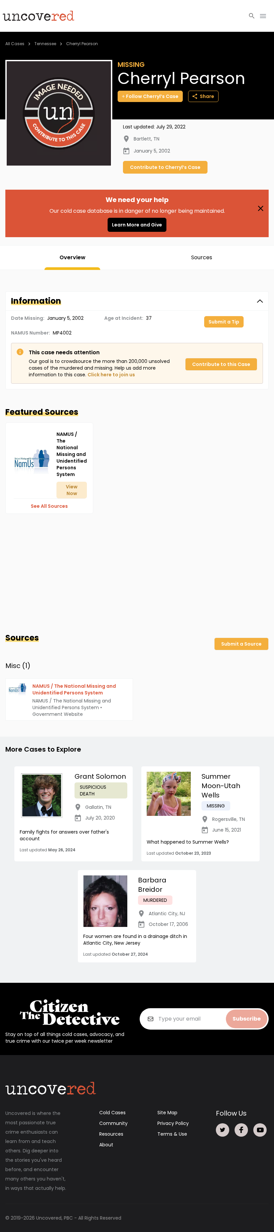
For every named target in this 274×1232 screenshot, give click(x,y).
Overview (72, 257)
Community (113, 1123)
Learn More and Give (137, 224)
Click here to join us (111, 374)
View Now (72, 490)
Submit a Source (241, 644)
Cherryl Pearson (82, 43)
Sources (201, 257)
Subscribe (247, 1019)
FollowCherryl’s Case (152, 96)
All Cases (14, 43)
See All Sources (49, 506)
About (106, 1144)
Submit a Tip (224, 321)
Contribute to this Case (221, 364)
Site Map (167, 1112)
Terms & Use (172, 1134)
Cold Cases (112, 1112)
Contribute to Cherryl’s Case (165, 167)
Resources (111, 1134)
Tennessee (45, 43)
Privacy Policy (173, 1123)
